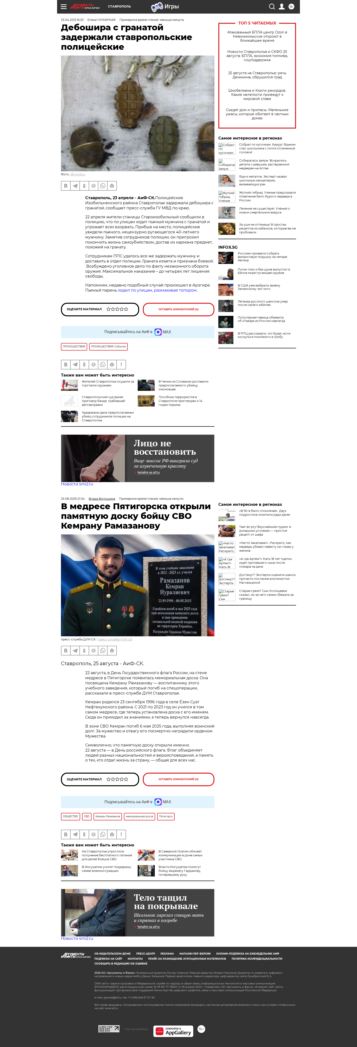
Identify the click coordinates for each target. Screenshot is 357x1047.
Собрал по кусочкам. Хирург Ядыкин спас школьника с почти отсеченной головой (267, 148)
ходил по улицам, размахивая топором (157, 290)
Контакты (135, 958)
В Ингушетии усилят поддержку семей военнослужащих (106, 869)
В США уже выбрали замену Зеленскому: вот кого (259, 287)
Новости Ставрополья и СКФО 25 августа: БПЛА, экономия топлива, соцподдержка (257, 56)
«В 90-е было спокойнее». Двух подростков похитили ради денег (264, 512)
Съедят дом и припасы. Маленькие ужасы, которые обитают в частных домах (257, 114)
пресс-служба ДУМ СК (115, 639)
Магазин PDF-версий (195, 953)
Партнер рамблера (136, 1029)
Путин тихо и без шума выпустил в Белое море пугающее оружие (264, 271)
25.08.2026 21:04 (73, 498)
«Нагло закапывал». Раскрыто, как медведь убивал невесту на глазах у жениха (266, 546)
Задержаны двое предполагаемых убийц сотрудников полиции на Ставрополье (108, 416)
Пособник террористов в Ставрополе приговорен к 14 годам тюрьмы (180, 401)
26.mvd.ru (77, 174)
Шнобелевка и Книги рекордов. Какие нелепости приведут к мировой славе (257, 95)
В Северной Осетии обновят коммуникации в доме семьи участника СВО (180, 855)
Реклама (167, 953)
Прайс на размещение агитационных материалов (187, 958)
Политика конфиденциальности (257, 958)
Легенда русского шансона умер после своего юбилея (263, 303)
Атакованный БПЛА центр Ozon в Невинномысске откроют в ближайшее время (257, 36)
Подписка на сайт (108, 958)
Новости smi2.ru (77, 484)
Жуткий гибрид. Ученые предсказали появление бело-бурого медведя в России (267, 196)
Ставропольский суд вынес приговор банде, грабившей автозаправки (103, 401)
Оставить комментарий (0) (179, 309)
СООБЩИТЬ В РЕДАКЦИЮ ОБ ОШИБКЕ (120, 963)
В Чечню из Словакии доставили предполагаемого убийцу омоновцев (183, 385)
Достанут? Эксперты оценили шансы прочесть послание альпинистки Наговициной (267, 578)
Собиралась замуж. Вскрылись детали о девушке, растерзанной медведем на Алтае (264, 164)
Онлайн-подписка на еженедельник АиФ (247, 953)
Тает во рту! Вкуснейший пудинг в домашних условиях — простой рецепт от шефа (265, 530)
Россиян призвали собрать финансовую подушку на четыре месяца (262, 257)
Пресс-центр (145, 953)
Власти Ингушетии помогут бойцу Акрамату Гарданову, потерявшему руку (180, 870)
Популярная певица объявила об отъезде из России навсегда (261, 319)
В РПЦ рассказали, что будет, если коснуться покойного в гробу (264, 335)
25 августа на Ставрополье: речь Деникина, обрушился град (257, 75)
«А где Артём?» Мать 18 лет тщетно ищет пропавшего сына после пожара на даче (265, 562)
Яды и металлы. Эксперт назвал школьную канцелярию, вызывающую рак (263, 180)
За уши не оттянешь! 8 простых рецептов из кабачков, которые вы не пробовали (267, 228)
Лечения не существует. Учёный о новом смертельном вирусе (264, 210)
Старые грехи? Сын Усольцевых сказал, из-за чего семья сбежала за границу (266, 594)
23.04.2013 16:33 (72, 20)
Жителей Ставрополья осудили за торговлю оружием (108, 383)
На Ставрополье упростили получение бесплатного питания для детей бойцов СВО (107, 855)
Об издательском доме (112, 953)
